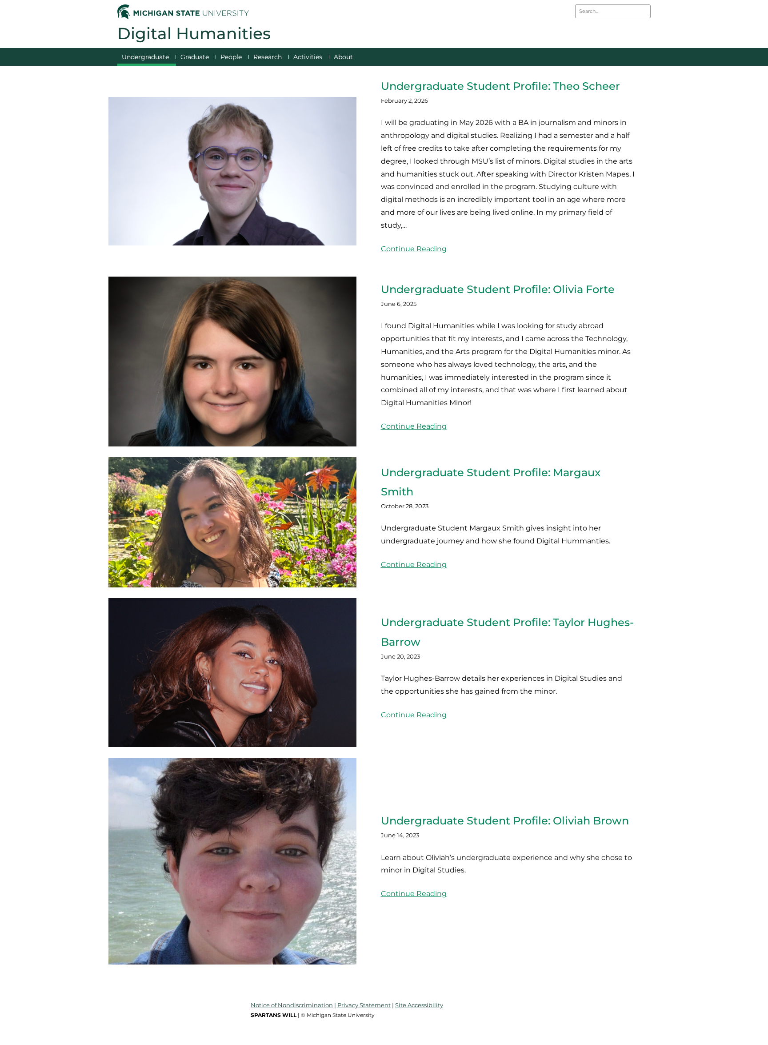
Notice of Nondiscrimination (292, 1005)
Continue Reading (414, 249)
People (231, 57)
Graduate (194, 57)
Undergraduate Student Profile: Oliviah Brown (505, 820)
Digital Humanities (194, 33)
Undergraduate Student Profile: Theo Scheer (500, 86)
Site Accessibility (419, 1005)
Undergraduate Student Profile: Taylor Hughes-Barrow (507, 632)
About (343, 57)
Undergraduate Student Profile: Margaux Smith (490, 482)
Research (267, 57)
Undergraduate (145, 57)
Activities (307, 57)
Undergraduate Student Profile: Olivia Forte (498, 289)
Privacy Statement (364, 1005)
